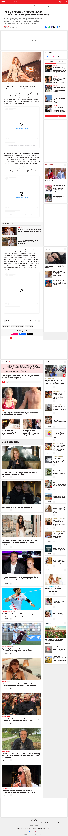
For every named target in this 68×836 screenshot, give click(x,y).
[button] (39, 27)
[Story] (3, 2)
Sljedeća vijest (33, 320)
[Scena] (36, 825)
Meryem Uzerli (6, 326)
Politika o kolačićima (27, 828)
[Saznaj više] (65, 165)
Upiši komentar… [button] (11, 382)
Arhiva (49, 828)
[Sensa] (32, 825)
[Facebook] (47, 56)
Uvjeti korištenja (35, 828)
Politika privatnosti (43, 828)
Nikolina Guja (6, 26)
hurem (12, 326)
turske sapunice (29, 326)
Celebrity (12, 6)
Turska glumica (19, 326)
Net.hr (3, 410)
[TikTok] (58, 56)
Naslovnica (6, 6)
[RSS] (63, 56)
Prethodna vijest (10, 320)
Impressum (19, 828)
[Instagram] (53, 56)
